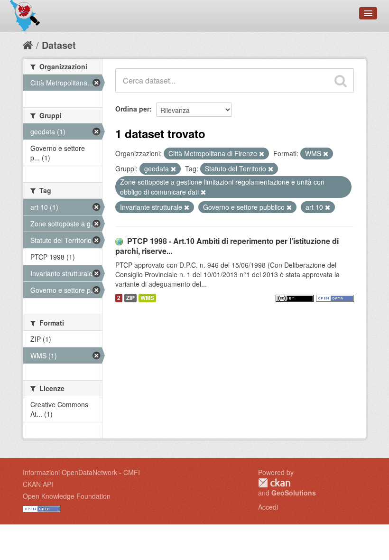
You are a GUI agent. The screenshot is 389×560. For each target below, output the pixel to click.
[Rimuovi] (261, 154)
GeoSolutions (293, 492)
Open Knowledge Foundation (67, 496)
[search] (340, 81)
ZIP (130, 298)
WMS (147, 298)
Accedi (268, 507)
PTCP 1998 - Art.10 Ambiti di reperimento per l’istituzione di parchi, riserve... (227, 245)
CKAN (274, 483)
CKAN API (38, 484)
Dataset (59, 45)
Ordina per (132, 108)
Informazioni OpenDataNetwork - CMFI (81, 472)
